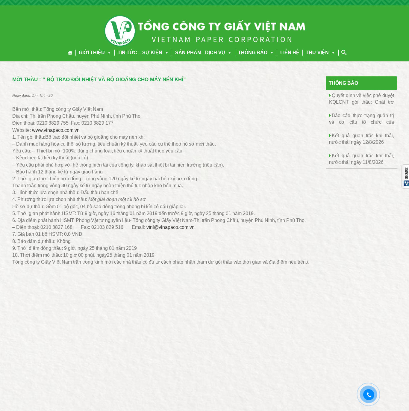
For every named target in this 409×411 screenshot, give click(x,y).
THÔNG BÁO (252, 52)
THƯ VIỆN (317, 52)
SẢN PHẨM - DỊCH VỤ (200, 52)
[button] (108, 52)
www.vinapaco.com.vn (56, 130)
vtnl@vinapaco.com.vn (170, 227)
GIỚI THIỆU (92, 52)
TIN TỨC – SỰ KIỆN (140, 52)
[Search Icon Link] (344, 52)
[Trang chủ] (70, 53)
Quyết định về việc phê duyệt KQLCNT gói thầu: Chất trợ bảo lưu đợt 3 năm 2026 (361, 102)
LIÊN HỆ (289, 52)
